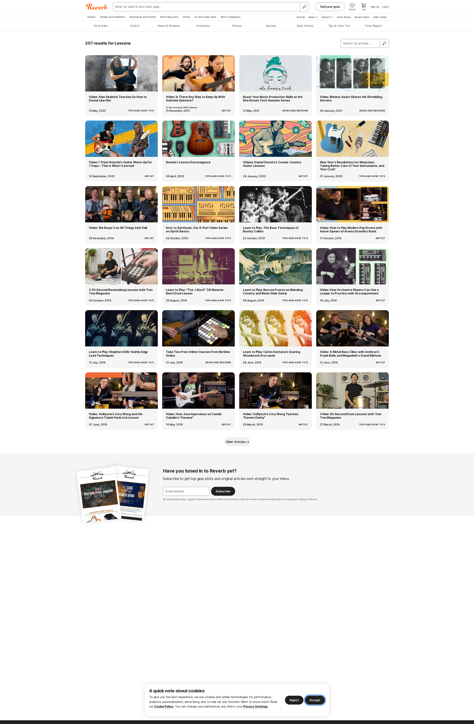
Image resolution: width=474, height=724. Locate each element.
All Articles (101, 26)
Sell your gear (330, 7)
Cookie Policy (163, 706)
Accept (315, 700)
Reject (294, 700)
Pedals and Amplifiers (112, 16)
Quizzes (271, 26)
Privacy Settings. (255, 706)
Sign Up (374, 6)
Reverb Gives (362, 17)
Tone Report (373, 26)
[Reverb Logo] (96, 7)
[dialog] (237, 700)
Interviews (203, 26)
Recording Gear (169, 16)
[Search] (304, 6)
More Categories (231, 16)
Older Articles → (237, 442)
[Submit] (384, 43)
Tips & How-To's (339, 26)
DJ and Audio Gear (205, 16)
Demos (237, 26)
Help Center (380, 17)
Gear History (305, 26)
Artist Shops (344, 17)
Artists (134, 26)
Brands (301, 17)
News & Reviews (169, 26)
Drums (186, 16)
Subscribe (223, 491)
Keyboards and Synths (143, 16)
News (312, 17)
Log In (385, 6)
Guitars (91, 16)
